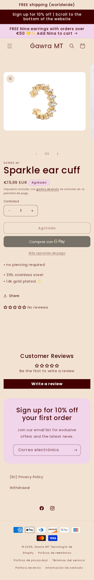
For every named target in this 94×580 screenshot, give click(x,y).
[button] (9, 46)
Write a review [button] (46, 384)
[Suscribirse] (75, 450)
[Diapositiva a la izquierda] (36, 154)
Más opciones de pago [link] (47, 253)
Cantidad (11, 201)
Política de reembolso (54, 553)
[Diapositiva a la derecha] (57, 154)
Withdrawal (20, 487)
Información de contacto (64, 568)
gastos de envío (47, 189)
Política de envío (28, 568)
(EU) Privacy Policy (26, 477)
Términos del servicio (68, 560)
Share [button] (14, 295)
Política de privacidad (30, 560)
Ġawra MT (42, 547)
